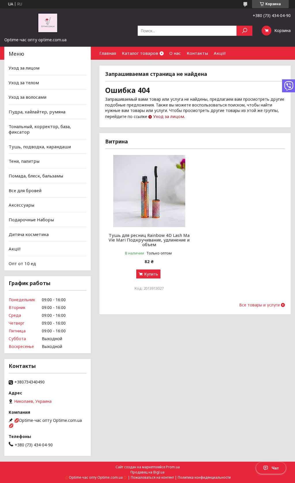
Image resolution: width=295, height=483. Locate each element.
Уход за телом (24, 82)
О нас (175, 53)
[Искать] (244, 31)
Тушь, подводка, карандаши (40, 146)
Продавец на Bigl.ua (147, 472)
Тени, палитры (24, 161)
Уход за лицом (168, 116)
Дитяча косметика (29, 234)
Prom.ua (173, 467)
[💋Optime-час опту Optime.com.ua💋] (47, 22)
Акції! (220, 53)
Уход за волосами (27, 97)
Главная (107, 53)
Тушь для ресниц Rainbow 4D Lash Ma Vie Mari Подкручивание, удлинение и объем (149, 240)
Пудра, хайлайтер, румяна (37, 112)
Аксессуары (21, 205)
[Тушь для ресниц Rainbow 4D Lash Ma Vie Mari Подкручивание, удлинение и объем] (149, 191)
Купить (151, 274)
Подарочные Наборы (31, 219)
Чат (275, 468)
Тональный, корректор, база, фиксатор (40, 129)
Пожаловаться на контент (152, 477)
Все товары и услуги (259, 305)
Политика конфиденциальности (204, 477)
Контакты (197, 53)
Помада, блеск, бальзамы (36, 176)
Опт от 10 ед (22, 263)
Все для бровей (25, 190)
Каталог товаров (140, 53)
